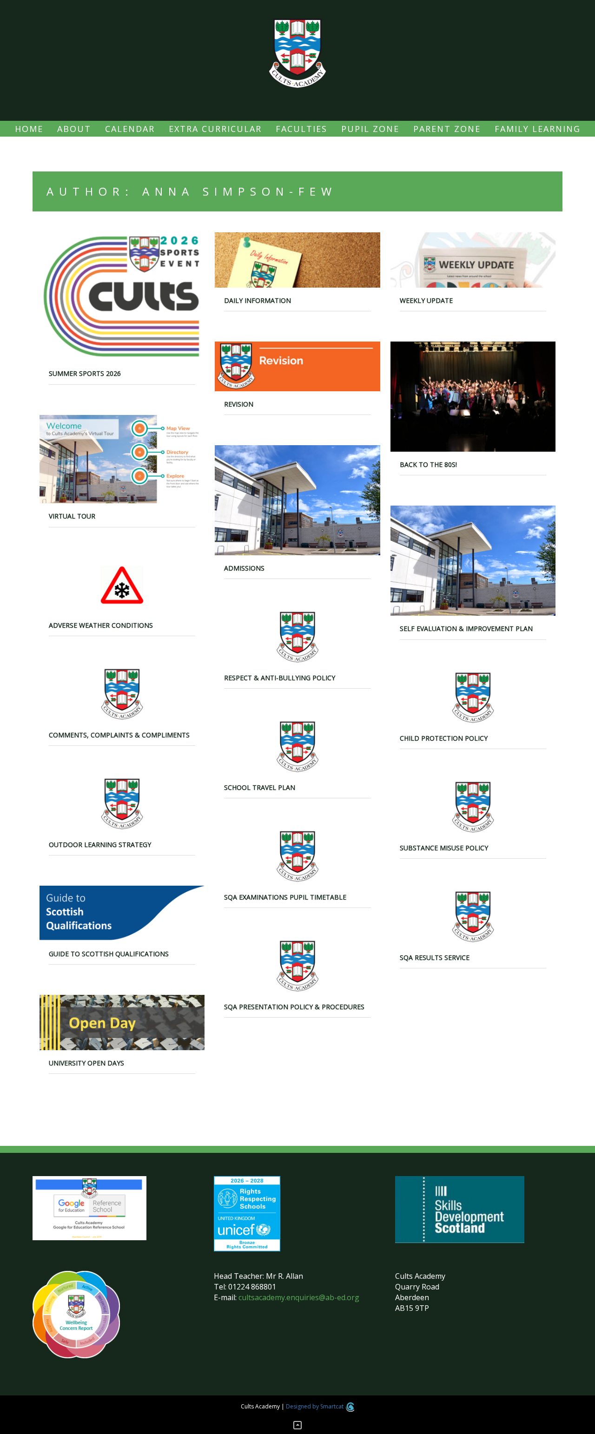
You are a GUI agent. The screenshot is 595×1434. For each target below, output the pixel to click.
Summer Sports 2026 (85, 373)
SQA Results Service (434, 957)
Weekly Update (426, 300)
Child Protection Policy (444, 738)
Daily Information (257, 300)
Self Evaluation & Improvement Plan (466, 628)
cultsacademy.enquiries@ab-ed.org (298, 1297)
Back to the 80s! (428, 464)
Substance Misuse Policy (444, 847)
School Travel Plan (259, 787)
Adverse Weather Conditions (101, 625)
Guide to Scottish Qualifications (109, 953)
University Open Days (86, 1063)
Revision (238, 404)
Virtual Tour (72, 516)
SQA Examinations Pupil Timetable (285, 897)
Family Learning (538, 128)
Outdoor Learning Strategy (100, 844)
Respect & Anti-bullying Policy (279, 677)
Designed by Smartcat (315, 1406)
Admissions (244, 568)
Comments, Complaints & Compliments (119, 734)
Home (29, 128)
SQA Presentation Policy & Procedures (294, 1006)
